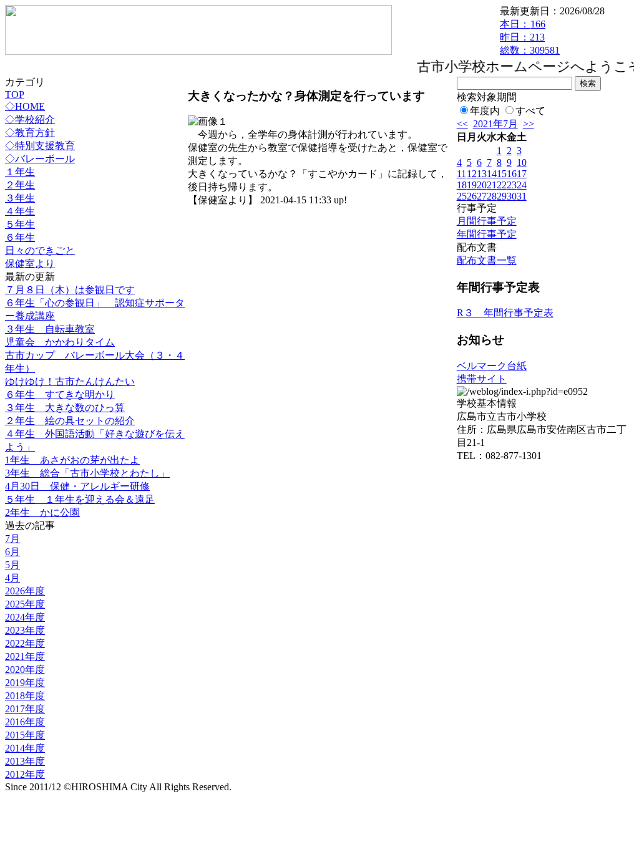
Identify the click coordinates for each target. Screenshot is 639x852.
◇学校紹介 (30, 119)
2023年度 (25, 630)
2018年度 (25, 695)
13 (482, 173)
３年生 (20, 198)
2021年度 (25, 656)
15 (502, 173)
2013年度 (25, 761)
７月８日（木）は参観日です (70, 289)
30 (512, 196)
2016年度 (25, 722)
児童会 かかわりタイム (60, 342)
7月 (12, 538)
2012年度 (25, 774)
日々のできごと (40, 250)
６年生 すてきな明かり (60, 394)
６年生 (20, 237)
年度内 (485, 110)
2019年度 (25, 682)
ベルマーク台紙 (492, 366)
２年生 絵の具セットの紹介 (70, 420)
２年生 (20, 185)
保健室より (30, 263)
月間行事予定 (487, 221)
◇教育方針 (30, 132)
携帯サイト (482, 379)
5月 (12, 564)
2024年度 (25, 617)
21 (492, 185)
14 (492, 173)
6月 (12, 551)
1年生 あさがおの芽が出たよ (72, 460)
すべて (530, 110)
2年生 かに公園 (42, 512)
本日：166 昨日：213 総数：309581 (530, 37)
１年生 (20, 172)
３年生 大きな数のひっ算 (65, 407)
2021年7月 (495, 124)
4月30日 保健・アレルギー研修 (77, 486)
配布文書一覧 (487, 260)
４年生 (20, 211)
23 (512, 185)
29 (502, 196)
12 (472, 173)
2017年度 (25, 709)
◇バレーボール (40, 158)
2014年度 (25, 748)
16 (512, 173)
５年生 (20, 224)
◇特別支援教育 (40, 145)
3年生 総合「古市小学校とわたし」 (87, 473)
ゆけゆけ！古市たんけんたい (70, 381)
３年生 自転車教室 (50, 329)
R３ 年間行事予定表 (505, 312)
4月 (12, 578)
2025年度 (25, 604)
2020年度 (25, 669)
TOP (14, 94)
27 (482, 196)
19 (472, 185)
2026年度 (25, 591)
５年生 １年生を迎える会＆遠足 (80, 499)
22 (502, 185)
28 (492, 196)
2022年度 (25, 643)
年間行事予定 (487, 234)
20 (482, 185)
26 (472, 196)
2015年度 (25, 735)
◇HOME (25, 106)
